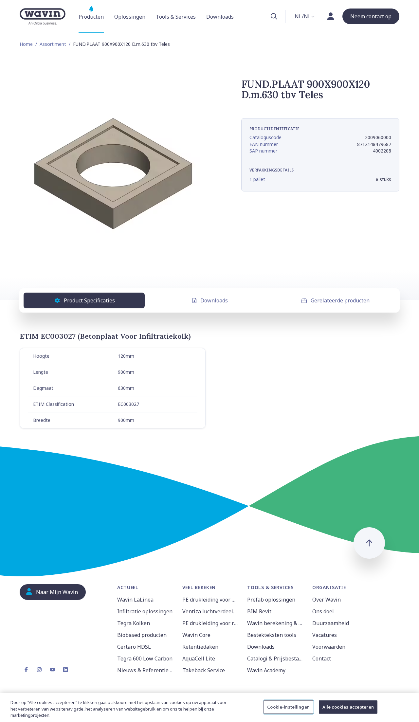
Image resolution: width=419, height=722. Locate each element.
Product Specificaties (89, 300)
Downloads (214, 300)
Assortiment (53, 44)
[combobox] (305, 16)
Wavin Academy (266, 670)
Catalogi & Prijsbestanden (275, 658)
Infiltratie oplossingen (145, 611)
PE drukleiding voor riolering (211, 623)
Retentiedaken (200, 646)
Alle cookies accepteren (348, 707)
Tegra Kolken (133, 623)
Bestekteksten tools (271, 635)
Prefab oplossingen (271, 599)
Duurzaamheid (330, 623)
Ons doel (323, 611)
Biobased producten (142, 635)
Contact (321, 658)
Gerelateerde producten (340, 300)
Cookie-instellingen (288, 707)
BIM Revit (259, 611)
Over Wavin (326, 599)
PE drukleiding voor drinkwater (211, 599)
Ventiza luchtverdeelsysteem (211, 611)
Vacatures (324, 635)
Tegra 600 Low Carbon (145, 658)
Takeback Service (203, 670)
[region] (209, 707)
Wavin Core (196, 635)
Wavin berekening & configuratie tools (275, 623)
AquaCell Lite (198, 658)
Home (26, 44)
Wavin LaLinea (135, 599)
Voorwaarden (328, 646)
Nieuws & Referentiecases (145, 670)
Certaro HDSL (134, 646)
